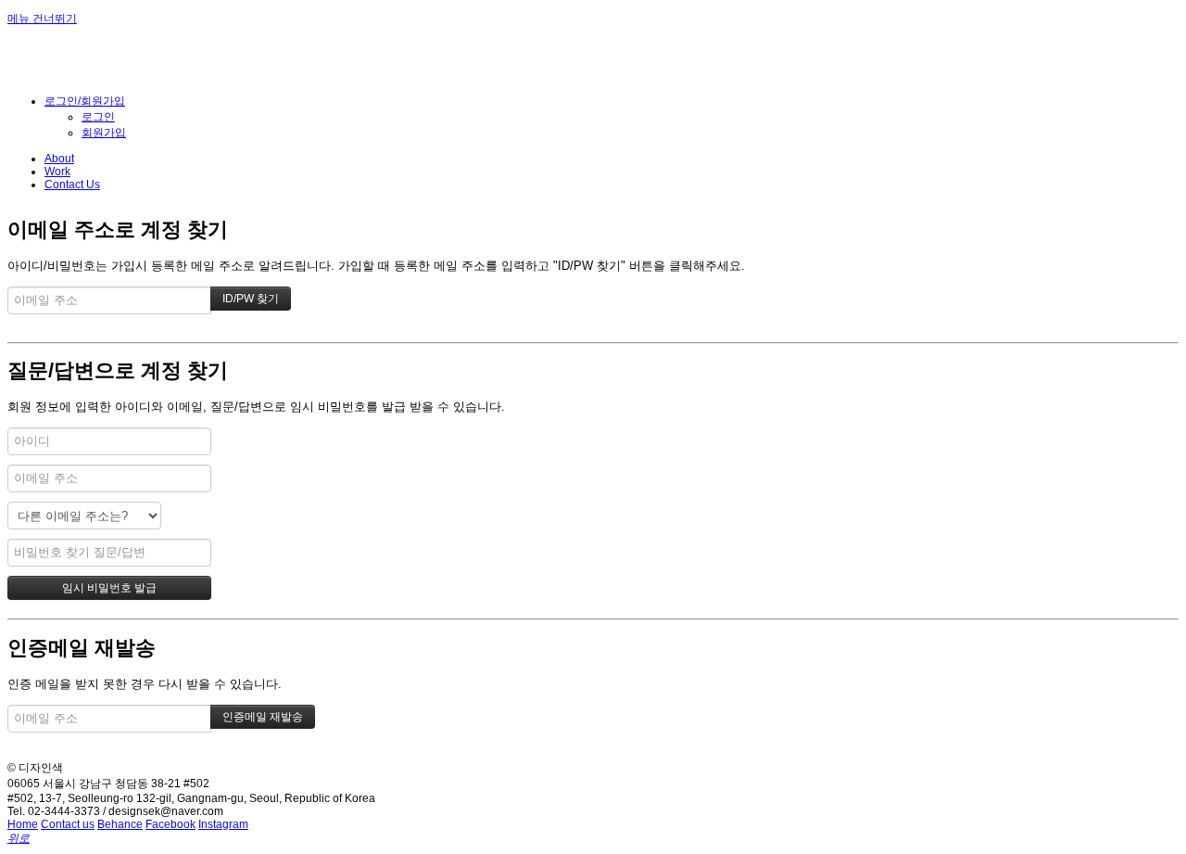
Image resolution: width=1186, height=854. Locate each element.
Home (22, 824)
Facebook (170, 824)
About (59, 158)
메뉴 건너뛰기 (42, 18)
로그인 (98, 116)
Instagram (223, 824)
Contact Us (72, 184)
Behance (120, 824)
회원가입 (104, 132)
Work (57, 171)
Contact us (68, 824)
